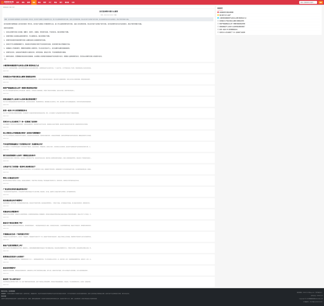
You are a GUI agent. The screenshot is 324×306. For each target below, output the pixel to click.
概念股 (67, 2)
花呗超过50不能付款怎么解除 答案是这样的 (231, 21)
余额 (21, 32)
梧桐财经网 (6, 7)
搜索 (321, 2)
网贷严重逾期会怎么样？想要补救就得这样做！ (232, 24)
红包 (54, 32)
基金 (39, 2)
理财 (34, 2)
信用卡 (31, 32)
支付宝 (10, 19)
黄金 (55, 2)
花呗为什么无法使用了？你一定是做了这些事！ (232, 32)
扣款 (9, 28)
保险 (23, 2)
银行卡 (22, 44)
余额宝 (37, 32)
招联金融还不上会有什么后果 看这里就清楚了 (231, 26)
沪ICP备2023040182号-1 (316, 302)
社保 (73, 2)
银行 (61, 2)
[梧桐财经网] (7, 2)
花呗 (41, 32)
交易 (22, 56)
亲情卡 (13, 19)
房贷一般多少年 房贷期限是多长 (228, 29)
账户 (92, 19)
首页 (17, 2)
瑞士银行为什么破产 (224, 15)
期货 (44, 2)
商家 (50, 56)
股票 (28, 2)
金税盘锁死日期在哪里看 (225, 12)
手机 (38, 52)
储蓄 (25, 32)
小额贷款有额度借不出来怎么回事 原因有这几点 (232, 18)
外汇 (50, 2)
